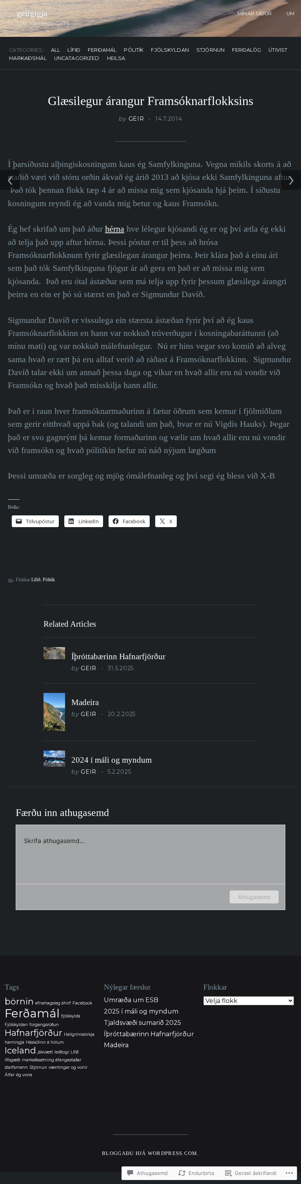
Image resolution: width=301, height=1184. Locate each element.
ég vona (24, 1074)
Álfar (10, 1074)
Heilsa (116, 58)
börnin (19, 1001)
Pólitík (133, 50)
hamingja (14, 1042)
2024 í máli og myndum (111, 760)
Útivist (277, 50)
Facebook (82, 1003)
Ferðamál (102, 50)
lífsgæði (12, 1060)
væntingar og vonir (68, 1067)
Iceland (20, 1050)
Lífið (73, 50)
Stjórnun (210, 50)
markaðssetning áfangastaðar (51, 1060)
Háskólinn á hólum (45, 1042)
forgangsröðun (44, 1024)
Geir (136, 118)
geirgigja (32, 13)
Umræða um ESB (131, 1000)
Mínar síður (255, 13)
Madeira (85, 702)
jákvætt (45, 1052)
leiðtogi (61, 1052)
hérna (114, 229)
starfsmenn (16, 1067)
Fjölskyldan (170, 50)
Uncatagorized (77, 58)
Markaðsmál (27, 58)
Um (290, 13)
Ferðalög (246, 50)
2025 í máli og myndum (141, 1011)
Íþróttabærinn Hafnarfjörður (118, 656)
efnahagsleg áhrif (53, 1003)
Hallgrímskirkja (79, 1034)
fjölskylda (70, 1016)
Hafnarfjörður (33, 1033)
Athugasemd (254, 897)
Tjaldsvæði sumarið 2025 (142, 1022)
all (55, 50)
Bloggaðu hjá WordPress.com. (150, 1153)
